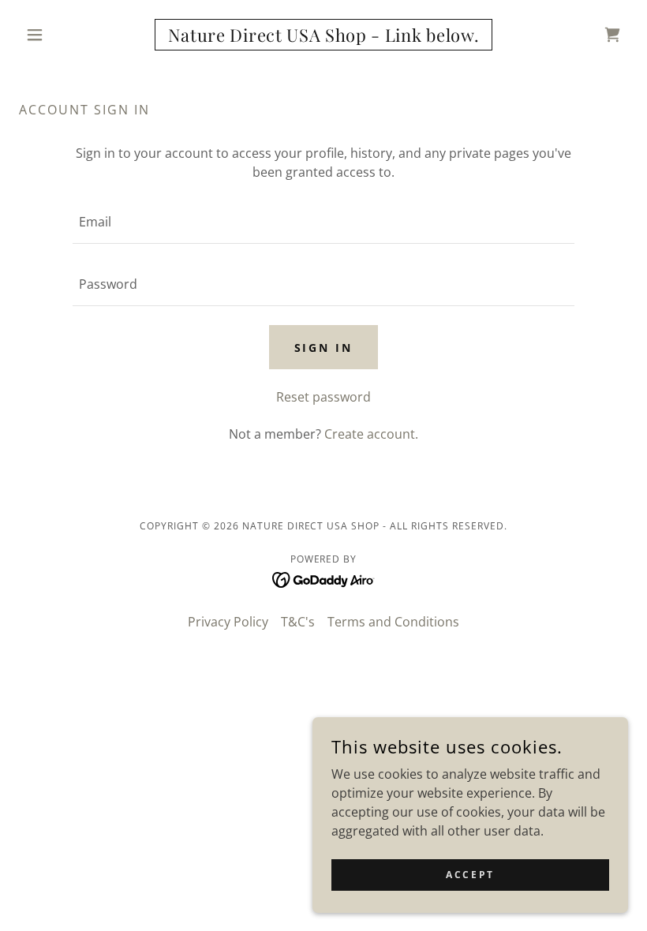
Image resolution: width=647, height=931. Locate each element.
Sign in (323, 347)
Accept (470, 874)
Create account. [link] (371, 434)
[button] (64, 34)
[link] (323, 37)
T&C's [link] (298, 621)
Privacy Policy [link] (228, 621)
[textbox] (323, 222)
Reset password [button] (323, 397)
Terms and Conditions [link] (393, 621)
